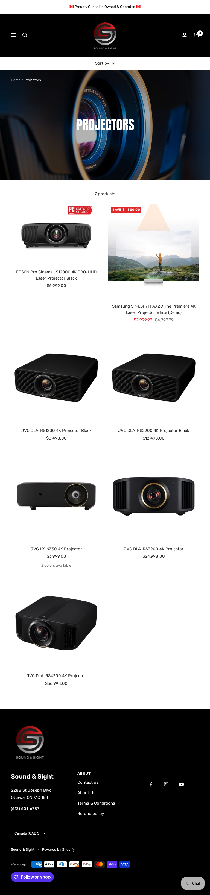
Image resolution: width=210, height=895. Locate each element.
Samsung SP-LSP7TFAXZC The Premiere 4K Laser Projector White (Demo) (154, 309)
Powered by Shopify (58, 849)
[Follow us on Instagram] (166, 784)
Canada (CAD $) (27, 833)
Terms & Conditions (96, 803)
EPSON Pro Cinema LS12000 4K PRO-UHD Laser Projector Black (56, 275)
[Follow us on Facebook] (151, 784)
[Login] (184, 35)
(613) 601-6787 (25, 808)
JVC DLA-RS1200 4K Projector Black (56, 430)
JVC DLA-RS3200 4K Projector (153, 548)
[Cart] (196, 35)
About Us (86, 792)
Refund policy (90, 813)
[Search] (24, 35)
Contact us (87, 782)
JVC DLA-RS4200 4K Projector (56, 675)
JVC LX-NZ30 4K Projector (56, 548)
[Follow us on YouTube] (181, 784)
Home (16, 80)
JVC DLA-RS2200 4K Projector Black (153, 430)
